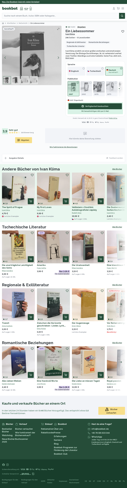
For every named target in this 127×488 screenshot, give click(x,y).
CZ (86, 481)
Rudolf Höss (76, 213)
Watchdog (7, 435)
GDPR (43, 481)
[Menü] (123, 8)
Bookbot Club (60, 454)
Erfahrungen (60, 436)
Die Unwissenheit (81, 265)
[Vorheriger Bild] (5, 57)
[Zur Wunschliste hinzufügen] (123, 31)
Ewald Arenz (76, 384)
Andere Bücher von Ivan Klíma (31, 169)
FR (116, 481)
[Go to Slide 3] (25, 80)
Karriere (58, 440)
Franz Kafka (41, 268)
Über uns (58, 429)
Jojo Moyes (41, 384)
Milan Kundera (7, 271)
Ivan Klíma (70, 34)
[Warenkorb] (118, 8)
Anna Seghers (7, 326)
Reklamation (47, 429)
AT (94, 481)
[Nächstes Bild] (58, 57)
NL (112, 481)
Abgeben (81, 27)
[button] (32, 55)
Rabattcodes (47, 432)
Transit (5, 323)
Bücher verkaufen (24, 429)
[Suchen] (122, 16)
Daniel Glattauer (8, 384)
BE (120, 481)
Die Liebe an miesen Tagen (86, 381)
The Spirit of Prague (12, 207)
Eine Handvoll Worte (47, 381)
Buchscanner (21, 439)
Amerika (41, 265)
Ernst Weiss (76, 326)
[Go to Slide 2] (16, 80)
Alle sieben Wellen (11, 381)
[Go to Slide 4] (34, 80)
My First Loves (44, 207)
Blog (56, 444)
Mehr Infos (113, 118)
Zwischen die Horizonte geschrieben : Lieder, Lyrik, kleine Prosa (50, 326)
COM (99, 481)
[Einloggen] (114, 8)
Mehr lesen (69, 58)
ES (104, 481)
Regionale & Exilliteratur (25, 285)
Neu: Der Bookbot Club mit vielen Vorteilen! (20, 2)
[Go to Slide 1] (7, 80)
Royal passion (114, 381)
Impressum (63, 481)
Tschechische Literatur (24, 227)
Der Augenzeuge (80, 323)
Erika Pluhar (41, 329)
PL (124, 481)
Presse (57, 432)
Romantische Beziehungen (27, 342)
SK (90, 481)
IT (108, 481)
